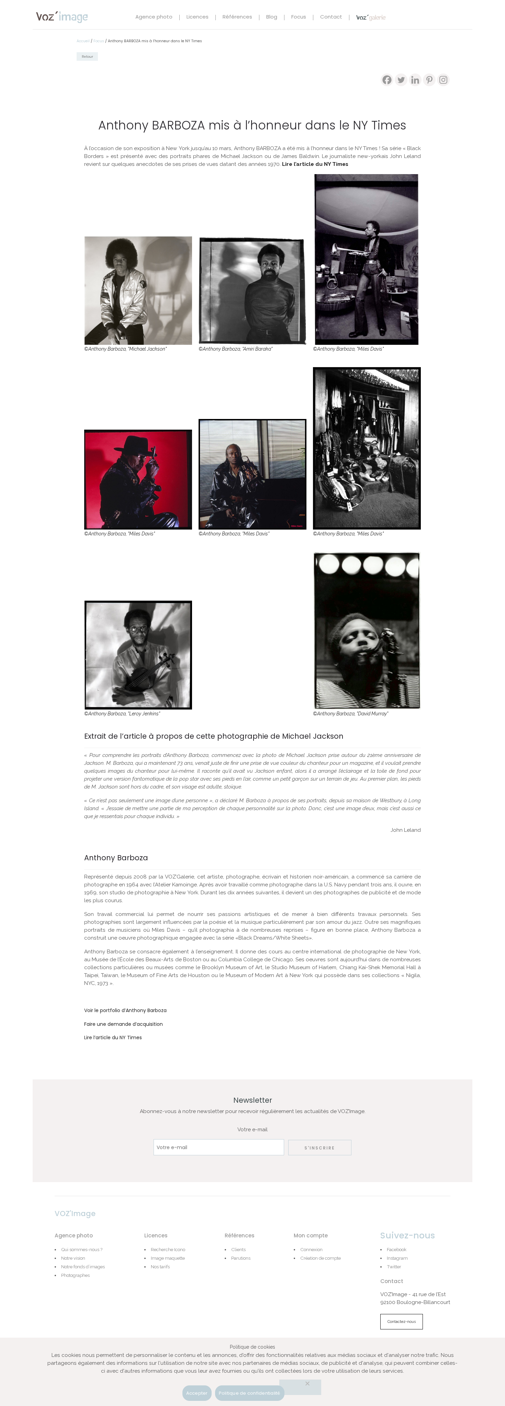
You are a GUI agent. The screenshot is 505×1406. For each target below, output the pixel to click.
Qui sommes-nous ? (81, 1249)
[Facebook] (387, 79)
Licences (198, 17)
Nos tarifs (160, 1266)
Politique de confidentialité (250, 1393)
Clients (238, 1249)
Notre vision (73, 1258)
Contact (331, 17)
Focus (298, 17)
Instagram (397, 1258)
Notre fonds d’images (83, 1266)
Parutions (240, 1258)
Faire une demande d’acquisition (123, 1024)
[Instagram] (443, 79)
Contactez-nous (402, 1321)
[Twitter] (401, 79)
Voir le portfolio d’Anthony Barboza (125, 1010)
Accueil (83, 41)
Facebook (396, 1249)
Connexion (311, 1249)
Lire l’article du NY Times (315, 164)
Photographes (75, 1275)
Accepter (197, 1393)
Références (237, 17)
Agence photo (153, 17)
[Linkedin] (415, 79)
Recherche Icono (168, 1249)
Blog (271, 17)
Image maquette (168, 1258)
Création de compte (320, 1258)
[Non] (300, 1387)
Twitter (394, 1266)
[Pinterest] (429, 79)
